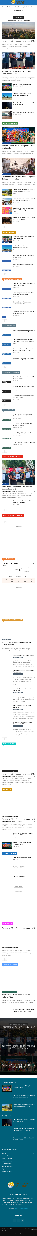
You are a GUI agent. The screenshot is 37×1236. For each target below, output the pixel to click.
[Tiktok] (22, 1220)
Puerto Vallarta (5, 68)
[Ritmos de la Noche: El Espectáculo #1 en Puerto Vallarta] (7, 398)
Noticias (4, 317)
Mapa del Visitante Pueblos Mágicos (23, 264)
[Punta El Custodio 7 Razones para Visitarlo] (7, 860)
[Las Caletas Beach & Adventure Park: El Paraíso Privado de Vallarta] (7, 360)
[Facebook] (14, 1220)
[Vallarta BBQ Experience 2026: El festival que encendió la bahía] (7, 220)
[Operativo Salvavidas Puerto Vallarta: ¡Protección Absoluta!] (7, 503)
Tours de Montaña (6, 419)
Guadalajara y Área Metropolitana (9, 38)
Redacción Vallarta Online (8, 491)
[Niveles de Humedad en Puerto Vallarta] (7, 658)
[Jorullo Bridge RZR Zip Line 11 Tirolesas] (7, 435)
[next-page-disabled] (5, 405)
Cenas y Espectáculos (5, 382)
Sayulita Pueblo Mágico (19, 876)
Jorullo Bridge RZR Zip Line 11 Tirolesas (24, 433)
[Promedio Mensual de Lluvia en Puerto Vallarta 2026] (7, 691)
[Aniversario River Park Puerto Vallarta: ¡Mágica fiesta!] (7, 115)
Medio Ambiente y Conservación (9, 992)
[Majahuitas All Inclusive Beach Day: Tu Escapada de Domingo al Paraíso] (7, 351)
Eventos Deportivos (6, 173)
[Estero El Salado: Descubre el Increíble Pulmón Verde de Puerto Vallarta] (7, 1012)
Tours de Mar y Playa (5, 335)
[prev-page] (3, 227)
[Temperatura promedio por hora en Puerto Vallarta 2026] (7, 724)
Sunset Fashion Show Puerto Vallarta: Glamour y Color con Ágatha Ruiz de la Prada (23, 209)
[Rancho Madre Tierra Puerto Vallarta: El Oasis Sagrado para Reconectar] (7, 192)
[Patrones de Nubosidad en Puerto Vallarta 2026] (7, 708)
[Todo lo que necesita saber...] (18, 1185)
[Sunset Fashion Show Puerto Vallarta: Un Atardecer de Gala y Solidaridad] (7, 201)
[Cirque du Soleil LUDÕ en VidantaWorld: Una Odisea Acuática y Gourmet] (7, 389)
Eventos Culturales (6, 142)
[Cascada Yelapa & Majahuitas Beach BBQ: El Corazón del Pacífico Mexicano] (7, 342)
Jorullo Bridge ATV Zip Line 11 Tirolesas (24, 442)
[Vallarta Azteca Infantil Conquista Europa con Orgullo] (7, 87)
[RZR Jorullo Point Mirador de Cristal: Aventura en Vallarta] (7, 426)
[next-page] (5, 227)
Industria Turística (6, 251)
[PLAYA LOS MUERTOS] (7, 869)
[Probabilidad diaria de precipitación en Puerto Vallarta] (7, 673)
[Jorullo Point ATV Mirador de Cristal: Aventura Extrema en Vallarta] (7, 417)
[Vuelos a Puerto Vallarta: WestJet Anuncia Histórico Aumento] (7, 96)
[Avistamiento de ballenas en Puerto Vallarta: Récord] (18, 980)
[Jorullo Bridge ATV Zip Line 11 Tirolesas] (7, 445)
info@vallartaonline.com (21, 1208)
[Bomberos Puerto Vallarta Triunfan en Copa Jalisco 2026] (18, 60)
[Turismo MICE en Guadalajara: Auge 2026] (18, 30)
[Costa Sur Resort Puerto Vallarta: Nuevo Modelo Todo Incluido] (7, 286)
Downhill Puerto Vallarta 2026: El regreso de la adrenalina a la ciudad (18, 178)
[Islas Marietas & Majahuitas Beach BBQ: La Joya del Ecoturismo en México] (7, 332)
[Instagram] (18, 1220)
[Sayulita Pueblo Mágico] (7, 879)
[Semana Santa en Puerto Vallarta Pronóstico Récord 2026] (7, 304)
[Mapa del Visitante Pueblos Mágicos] (7, 267)
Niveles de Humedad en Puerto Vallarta (23, 655)
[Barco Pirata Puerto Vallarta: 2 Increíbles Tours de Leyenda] (7, 105)
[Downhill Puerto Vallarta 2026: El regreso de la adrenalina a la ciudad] (18, 166)
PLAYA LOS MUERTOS (19, 867)
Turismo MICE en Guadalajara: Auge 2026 (18, 20)
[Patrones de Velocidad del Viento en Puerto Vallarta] (18, 632)
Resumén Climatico (6, 639)
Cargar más (18, 886)
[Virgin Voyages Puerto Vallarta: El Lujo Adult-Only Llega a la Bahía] (7, 295)
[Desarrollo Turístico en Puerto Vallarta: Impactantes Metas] (7, 314)
